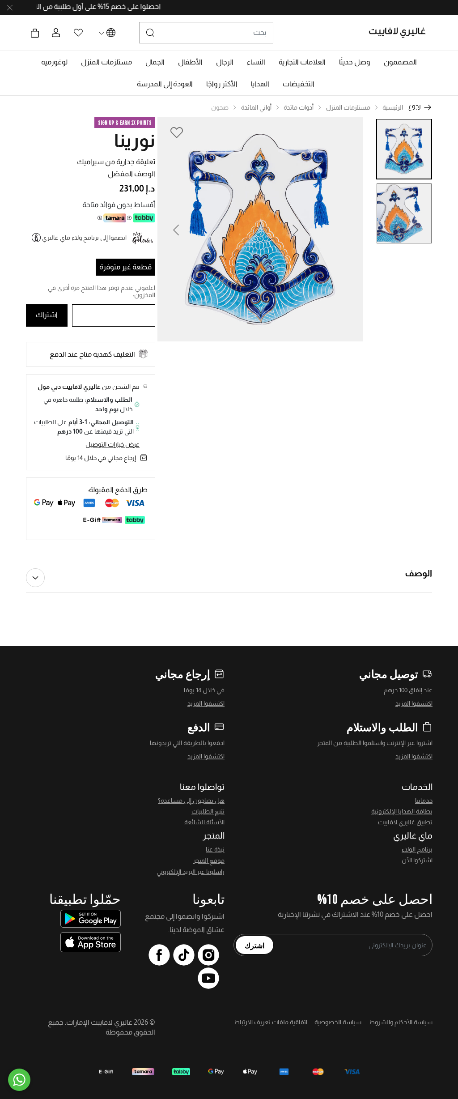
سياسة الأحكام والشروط (401, 1022)
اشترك (254, 945)
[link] (302, 62)
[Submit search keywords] (150, 32)
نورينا (134, 140)
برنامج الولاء (417, 849)
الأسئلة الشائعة (204, 822)
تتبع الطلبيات (208, 811)
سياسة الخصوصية (337, 1022)
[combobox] (206, 32)
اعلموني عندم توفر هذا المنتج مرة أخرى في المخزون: (101, 291)
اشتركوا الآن (417, 860)
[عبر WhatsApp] (19, 1080)
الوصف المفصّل (131, 174)
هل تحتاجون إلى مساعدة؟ (191, 800)
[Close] (10, 7)
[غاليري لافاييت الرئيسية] (401, 32)
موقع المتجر (209, 860)
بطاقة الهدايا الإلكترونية (402, 811)
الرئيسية (392, 107)
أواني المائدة (256, 107)
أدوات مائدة (299, 107)
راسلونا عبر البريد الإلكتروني (191, 871)
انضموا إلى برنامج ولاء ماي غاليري (84, 237)
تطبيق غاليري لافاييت (405, 822)
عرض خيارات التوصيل (112, 444)
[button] (400, 62)
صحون (220, 107)
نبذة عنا (215, 849)
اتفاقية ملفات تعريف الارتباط (270, 1022)
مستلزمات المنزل (348, 107)
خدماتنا (424, 800)
